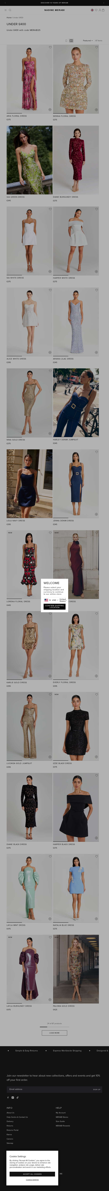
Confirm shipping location (54, 606)
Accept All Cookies (32, 1174)
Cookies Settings (32, 1180)
